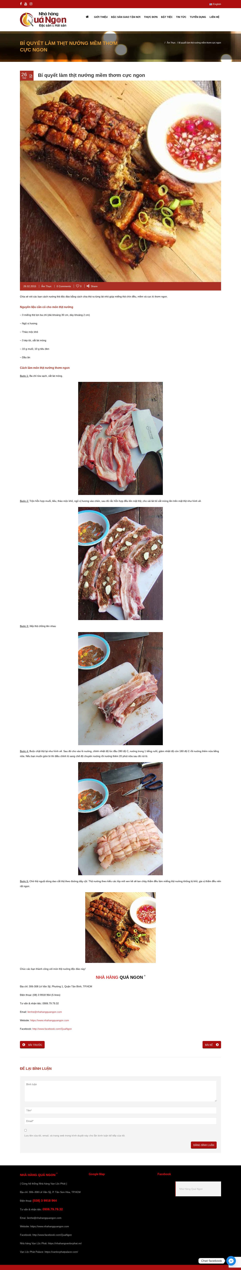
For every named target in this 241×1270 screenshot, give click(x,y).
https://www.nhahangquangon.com (49, 1020)
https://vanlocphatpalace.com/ (61, 1251)
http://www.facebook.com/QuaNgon (52, 1028)
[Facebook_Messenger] (231, 1261)
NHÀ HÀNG (107, 977)
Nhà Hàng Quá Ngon (191, 1188)
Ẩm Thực (171, 43)
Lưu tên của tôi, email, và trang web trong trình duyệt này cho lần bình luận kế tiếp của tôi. (74, 1135)
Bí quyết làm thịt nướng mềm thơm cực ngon (91, 75)
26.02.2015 (29, 286)
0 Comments (64, 286)
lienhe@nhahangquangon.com (45, 1011)
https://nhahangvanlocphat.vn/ (65, 1243)
